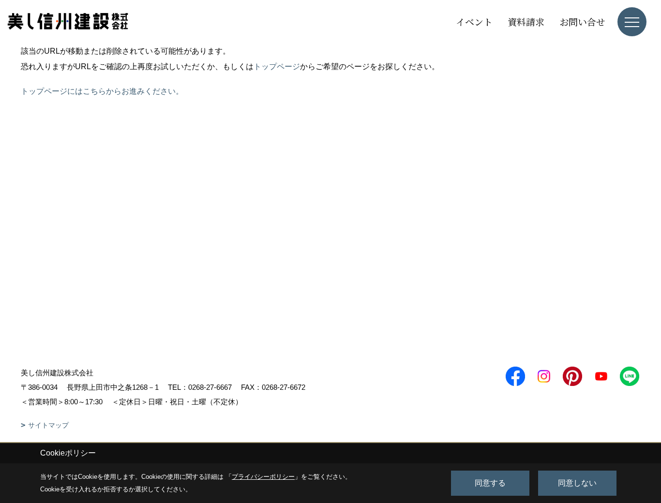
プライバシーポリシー (263, 476)
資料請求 (526, 21)
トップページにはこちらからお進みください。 (102, 91)
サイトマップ (48, 425)
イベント (474, 21)
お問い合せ (582, 21)
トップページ (277, 66)
